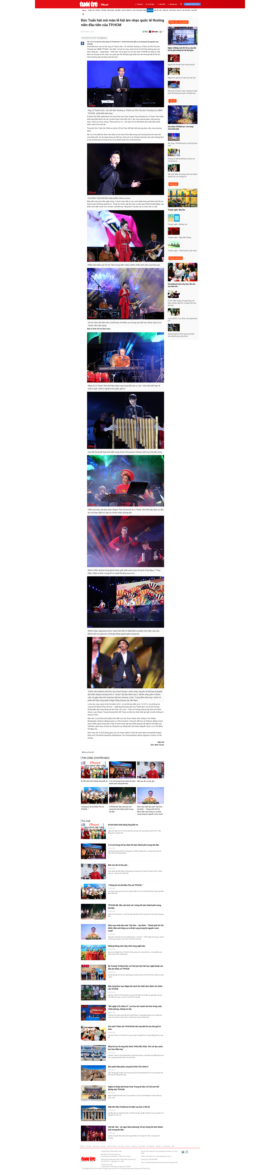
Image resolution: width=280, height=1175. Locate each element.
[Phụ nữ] (103, 4)
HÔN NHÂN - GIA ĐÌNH (99, 1146)
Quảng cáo (173, 4)
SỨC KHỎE (142, 1146)
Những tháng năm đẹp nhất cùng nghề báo (126, 946)
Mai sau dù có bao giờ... (146, 781)
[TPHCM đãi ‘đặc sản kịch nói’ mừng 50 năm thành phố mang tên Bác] (122, 795)
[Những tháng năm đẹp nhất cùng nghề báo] (93, 952)
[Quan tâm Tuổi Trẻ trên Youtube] (183, 1152)
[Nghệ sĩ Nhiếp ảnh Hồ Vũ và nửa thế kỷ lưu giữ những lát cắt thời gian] (182, 36)
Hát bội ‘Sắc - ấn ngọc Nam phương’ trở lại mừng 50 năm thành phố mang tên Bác (135, 1128)
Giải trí (156, 10)
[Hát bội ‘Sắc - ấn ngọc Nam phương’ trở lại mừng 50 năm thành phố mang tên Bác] (93, 1133)
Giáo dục (166, 10)
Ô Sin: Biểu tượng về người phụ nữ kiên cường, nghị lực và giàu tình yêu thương (182, 303)
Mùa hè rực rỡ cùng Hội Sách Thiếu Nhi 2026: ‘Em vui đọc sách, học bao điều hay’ (135, 1047)
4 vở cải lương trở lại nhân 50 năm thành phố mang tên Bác (122, 782)
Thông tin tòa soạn (106, 1164)
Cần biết (162, 4)
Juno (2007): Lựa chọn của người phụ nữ (182, 319)
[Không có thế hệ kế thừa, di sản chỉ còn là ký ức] (174, 152)
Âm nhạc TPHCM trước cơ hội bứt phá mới (182, 144)
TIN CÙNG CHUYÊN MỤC (96, 758)
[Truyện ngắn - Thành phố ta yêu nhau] (174, 244)
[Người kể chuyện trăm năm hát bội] (174, 58)
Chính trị (91, 10)
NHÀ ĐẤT (158, 1146)
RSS (176, 1162)
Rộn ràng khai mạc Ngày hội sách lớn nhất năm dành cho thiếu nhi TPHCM (135, 987)
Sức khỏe (172, 10)
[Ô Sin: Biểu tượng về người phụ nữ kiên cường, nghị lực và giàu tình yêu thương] (174, 294)
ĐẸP (173, 1146)
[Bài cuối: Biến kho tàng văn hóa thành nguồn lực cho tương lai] (174, 168)
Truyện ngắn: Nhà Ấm (176, 210)
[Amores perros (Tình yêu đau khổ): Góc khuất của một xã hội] (174, 327)
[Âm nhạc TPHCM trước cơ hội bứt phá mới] (174, 137)
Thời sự (97, 10)
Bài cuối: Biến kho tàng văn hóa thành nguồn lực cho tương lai (182, 175)
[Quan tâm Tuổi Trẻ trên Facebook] (187, 1152)
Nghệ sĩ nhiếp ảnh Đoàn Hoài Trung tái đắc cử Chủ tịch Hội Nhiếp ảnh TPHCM (133, 1088)
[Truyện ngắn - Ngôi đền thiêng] (174, 231)
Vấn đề (172, 101)
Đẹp (160, 10)
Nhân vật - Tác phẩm (178, 22)
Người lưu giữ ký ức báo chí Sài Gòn (182, 78)
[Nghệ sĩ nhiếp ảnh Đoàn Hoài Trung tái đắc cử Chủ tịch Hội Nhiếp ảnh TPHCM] (93, 1093)
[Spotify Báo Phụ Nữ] (145, 32)
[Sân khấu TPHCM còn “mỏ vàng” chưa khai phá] (182, 114)
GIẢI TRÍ (127, 1146)
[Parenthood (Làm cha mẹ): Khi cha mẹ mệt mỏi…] (182, 272)
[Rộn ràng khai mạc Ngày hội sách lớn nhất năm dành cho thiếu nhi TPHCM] (93, 993)
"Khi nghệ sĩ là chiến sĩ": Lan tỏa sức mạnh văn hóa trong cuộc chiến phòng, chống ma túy (135, 1007)
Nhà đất (194, 10)
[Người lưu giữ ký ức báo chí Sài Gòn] (174, 71)
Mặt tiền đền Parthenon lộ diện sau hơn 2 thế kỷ (129, 1107)
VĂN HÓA (121, 1146)
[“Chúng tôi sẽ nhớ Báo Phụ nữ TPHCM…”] (94, 795)
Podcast (140, 4)
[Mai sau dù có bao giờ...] (150, 769)
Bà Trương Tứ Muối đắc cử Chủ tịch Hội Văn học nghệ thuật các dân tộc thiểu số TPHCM (135, 967)
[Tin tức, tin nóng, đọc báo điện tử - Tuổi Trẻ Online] (88, 4)
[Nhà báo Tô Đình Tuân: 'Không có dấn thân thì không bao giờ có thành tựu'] (174, 84)
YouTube (151, 4)
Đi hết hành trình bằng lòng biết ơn (94, 781)
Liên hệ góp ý (171, 1162)
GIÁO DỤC (134, 1146)
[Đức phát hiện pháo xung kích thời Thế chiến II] (93, 1073)
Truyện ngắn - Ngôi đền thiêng (179, 237)
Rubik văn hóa (176, 258)
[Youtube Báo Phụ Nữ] (155, 32)
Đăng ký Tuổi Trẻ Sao (192, 4)
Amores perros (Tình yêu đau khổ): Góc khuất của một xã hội (181, 335)
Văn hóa (150, 10)
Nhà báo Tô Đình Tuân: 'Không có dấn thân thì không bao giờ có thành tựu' (182, 92)
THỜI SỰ (82, 1146)
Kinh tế (179, 10)
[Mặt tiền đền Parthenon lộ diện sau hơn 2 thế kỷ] (93, 1113)
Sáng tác (173, 184)
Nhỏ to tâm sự (126, 10)
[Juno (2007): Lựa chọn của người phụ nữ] (174, 312)
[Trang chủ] (84, 10)
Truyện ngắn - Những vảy (177, 224)
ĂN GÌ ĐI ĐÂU (166, 1146)
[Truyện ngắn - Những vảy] (174, 218)
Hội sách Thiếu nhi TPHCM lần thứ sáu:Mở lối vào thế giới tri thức (134, 1027)
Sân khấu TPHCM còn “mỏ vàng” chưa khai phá (181, 128)
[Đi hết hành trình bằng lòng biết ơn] (94, 769)
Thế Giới (103, 10)
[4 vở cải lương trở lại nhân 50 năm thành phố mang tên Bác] (122, 769)
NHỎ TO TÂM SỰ (112, 1146)
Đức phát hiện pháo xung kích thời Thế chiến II (128, 1067)
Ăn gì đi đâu (186, 10)
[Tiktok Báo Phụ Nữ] (150, 32)
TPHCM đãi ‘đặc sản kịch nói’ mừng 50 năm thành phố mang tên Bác (121, 809)
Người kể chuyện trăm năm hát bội (181, 65)
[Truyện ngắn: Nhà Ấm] (182, 198)
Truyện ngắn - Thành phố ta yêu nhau (182, 251)
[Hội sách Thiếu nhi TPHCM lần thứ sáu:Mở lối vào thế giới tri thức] (93, 1033)
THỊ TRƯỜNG (150, 1146)
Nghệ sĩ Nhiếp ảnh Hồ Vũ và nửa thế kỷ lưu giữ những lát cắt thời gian (182, 49)
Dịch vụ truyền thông (147, 1162)
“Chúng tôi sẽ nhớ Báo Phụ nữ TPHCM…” (92, 808)
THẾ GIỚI (88, 1146)
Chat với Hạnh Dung (139, 10)
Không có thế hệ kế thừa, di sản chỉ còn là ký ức (181, 160)
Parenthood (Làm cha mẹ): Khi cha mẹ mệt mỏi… (181, 285)
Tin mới (86, 821)
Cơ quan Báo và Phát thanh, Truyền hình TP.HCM (116, 1166)
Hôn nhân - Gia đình (114, 10)
